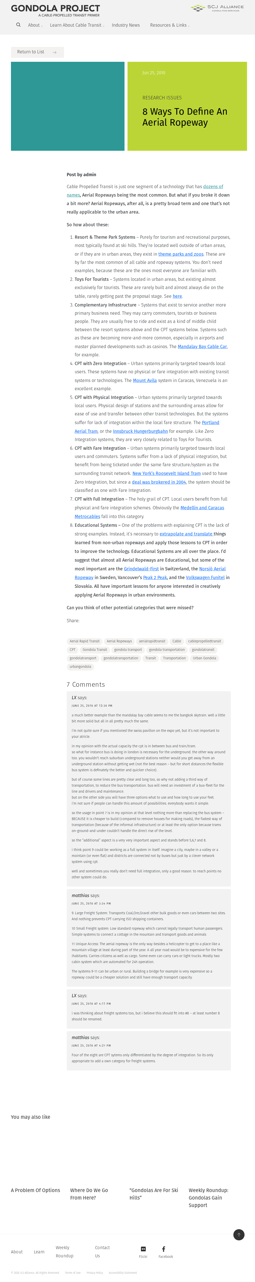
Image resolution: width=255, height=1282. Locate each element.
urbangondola (80, 667)
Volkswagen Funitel (205, 577)
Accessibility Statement (123, 1273)
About (34, 25)
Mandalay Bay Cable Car (202, 346)
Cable (177, 641)
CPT (72, 650)
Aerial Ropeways (119, 641)
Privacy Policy (95, 1273)
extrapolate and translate (187, 534)
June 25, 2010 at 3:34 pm (91, 903)
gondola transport (128, 650)
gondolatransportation (121, 658)
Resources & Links (168, 25)
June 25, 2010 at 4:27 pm (91, 1045)
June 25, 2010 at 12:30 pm (92, 705)
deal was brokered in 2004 (159, 482)
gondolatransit (203, 650)
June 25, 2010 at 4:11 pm (91, 1003)
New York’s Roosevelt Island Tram (166, 473)
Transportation (174, 658)
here (177, 296)
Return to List (30, 52)
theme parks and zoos (180, 254)
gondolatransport (83, 658)
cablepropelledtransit (204, 641)
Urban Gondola (204, 658)
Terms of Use (73, 1273)
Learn (39, 1252)
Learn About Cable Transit (75, 25)
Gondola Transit (95, 650)
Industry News (126, 25)
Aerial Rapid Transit (85, 641)
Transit (150, 658)
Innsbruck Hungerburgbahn (140, 431)
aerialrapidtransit (152, 641)
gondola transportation (167, 650)
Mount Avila (145, 380)
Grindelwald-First (141, 569)
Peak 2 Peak (155, 577)
